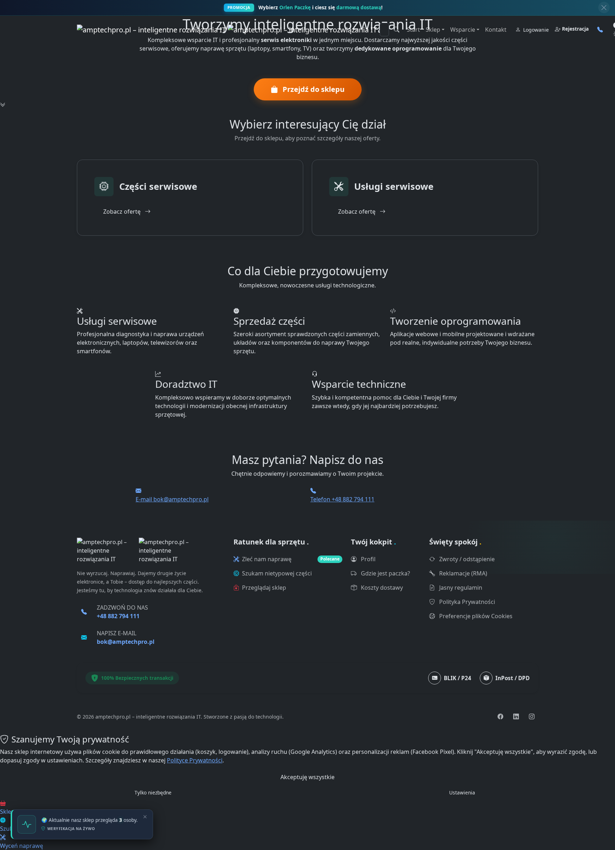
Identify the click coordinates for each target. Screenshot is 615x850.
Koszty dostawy (381, 587)
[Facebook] (500, 716)
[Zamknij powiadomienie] (604, 7)
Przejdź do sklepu (313, 89)
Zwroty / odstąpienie (466, 559)
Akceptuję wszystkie (307, 777)
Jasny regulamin (460, 587)
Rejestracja (575, 28)
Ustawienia (462, 792)
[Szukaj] (396, 29)
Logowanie (536, 29)
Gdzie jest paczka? (384, 573)
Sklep (433, 29)
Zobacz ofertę (122, 211)
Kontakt (495, 29)
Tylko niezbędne (153, 792)
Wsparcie (462, 29)
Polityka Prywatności (466, 602)
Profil (367, 559)
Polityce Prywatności (194, 760)
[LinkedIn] (516, 716)
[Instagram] (531, 716)
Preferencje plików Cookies (475, 616)
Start (413, 29)
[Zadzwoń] (600, 29)
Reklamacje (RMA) (462, 573)
